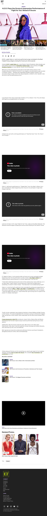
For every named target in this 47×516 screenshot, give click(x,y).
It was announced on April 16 (9, 319)
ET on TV (5, 486)
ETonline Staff (6, 489)
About (4, 488)
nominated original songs (22, 66)
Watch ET (44, 3)
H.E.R (7, 64)
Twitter (4, 484)
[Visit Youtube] (14, 506)
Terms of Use (6, 495)
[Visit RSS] (17, 506)
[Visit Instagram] (11, 506)
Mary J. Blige (16, 289)
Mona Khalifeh (6, 52)
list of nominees (36, 352)
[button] (23, 413)
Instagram (5, 482)
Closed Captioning (7, 498)
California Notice (7, 499)
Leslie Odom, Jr (14, 64)
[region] (23, 26)
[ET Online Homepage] (2, 1)
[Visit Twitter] (8, 506)
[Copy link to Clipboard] (14, 56)
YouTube (5, 485)
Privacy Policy (6, 497)
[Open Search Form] (45, 1)
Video (23, 3)
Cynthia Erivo (31, 289)
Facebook (5, 481)
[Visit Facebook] (4, 506)
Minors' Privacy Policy (8, 501)
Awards (23, 6)
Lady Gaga (22, 289)
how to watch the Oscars (17, 352)
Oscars (8, 461)
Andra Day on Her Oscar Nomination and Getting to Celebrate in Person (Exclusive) (19, 428)
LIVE (2, 3)
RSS (4, 491)
